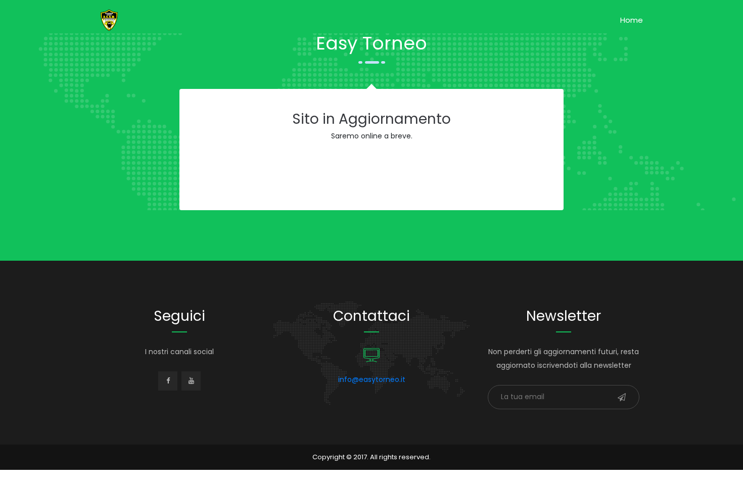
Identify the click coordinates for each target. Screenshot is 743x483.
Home (631, 20)
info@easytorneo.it (371, 379)
